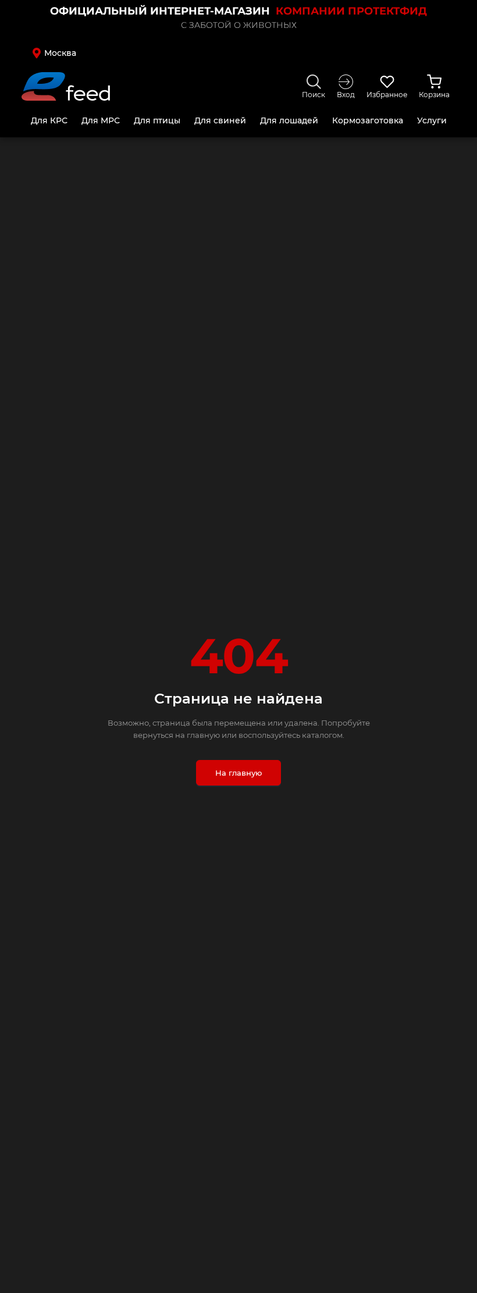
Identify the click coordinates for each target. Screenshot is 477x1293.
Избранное (386, 94)
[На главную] (66, 86)
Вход (346, 94)
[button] (73, 53)
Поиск (313, 94)
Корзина (434, 94)
